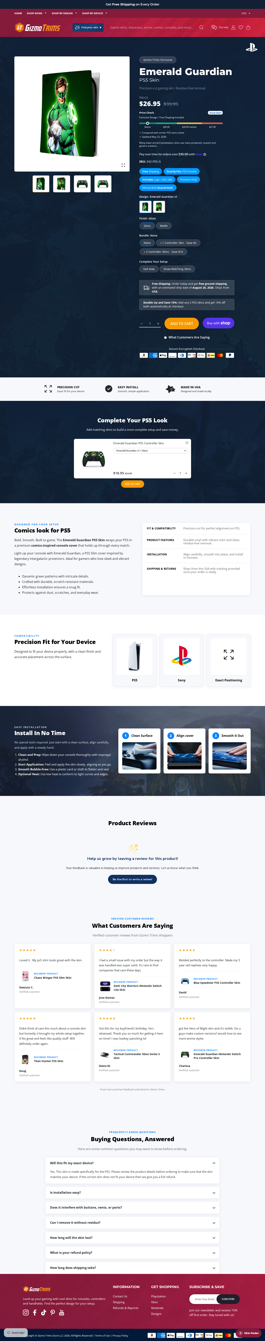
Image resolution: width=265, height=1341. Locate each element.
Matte (164, 226)
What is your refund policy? (71, 1252)
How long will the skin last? (71, 1238)
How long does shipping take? (73, 1268)
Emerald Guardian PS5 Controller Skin (138, 443)
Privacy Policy (120, 1335)
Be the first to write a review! (132, 879)
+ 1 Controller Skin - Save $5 (178, 243)
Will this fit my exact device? (72, 1163)
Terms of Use (102, 1335)
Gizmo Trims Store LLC (51, 1335)
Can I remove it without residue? (75, 1222)
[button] (220, 27)
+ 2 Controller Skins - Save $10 (163, 252)
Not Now (149, 269)
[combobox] (157, 27)
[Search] (201, 27)
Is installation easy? (65, 1192)
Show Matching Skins (177, 269)
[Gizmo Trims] (37, 27)
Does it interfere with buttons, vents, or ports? (86, 1207)
